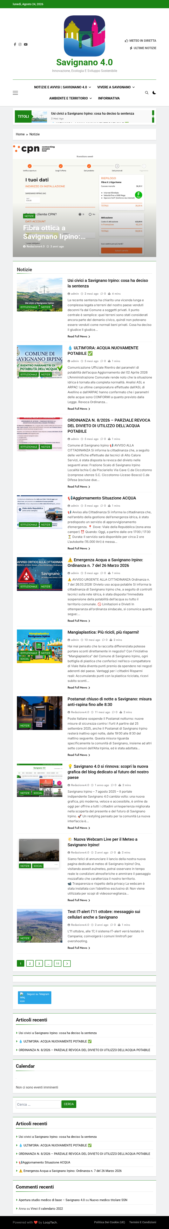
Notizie (29, 216)
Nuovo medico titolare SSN (108, 1200)
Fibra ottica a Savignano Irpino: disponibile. (51, 236)
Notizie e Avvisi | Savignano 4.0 (60, 87)
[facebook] (15, 44)
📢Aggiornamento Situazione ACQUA (102, 498)
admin (75, 294)
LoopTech (50, 1222)
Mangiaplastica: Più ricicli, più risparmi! (103, 632)
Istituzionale (28, 307)
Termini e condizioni (142, 1222)
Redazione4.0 (36, 246)
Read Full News (77, 336)
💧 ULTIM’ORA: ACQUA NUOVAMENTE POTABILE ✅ (55, 1041)
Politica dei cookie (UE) (109, 1222)
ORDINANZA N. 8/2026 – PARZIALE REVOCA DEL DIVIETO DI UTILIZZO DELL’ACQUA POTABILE (109, 426)
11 (57, 963)
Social (24, 659)
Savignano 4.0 (84, 62)
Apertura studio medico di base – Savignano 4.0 (52, 1200)
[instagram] (20, 44)
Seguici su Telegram (38, 994)
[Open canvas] (15, 92)
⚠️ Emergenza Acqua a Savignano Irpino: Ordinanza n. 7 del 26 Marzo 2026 (70, 1171)
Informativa (109, 98)
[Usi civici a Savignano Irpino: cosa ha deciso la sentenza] (39, 119)
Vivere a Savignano (114, 87)
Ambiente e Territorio (68, 98)
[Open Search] (146, 92)
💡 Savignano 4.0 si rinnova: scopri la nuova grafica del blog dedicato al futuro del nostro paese (108, 772)
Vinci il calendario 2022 (47, 1209)
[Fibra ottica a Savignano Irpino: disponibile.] (84, 200)
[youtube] (26, 44)
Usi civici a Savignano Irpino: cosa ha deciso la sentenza (92, 113)
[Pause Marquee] (153, 116)
